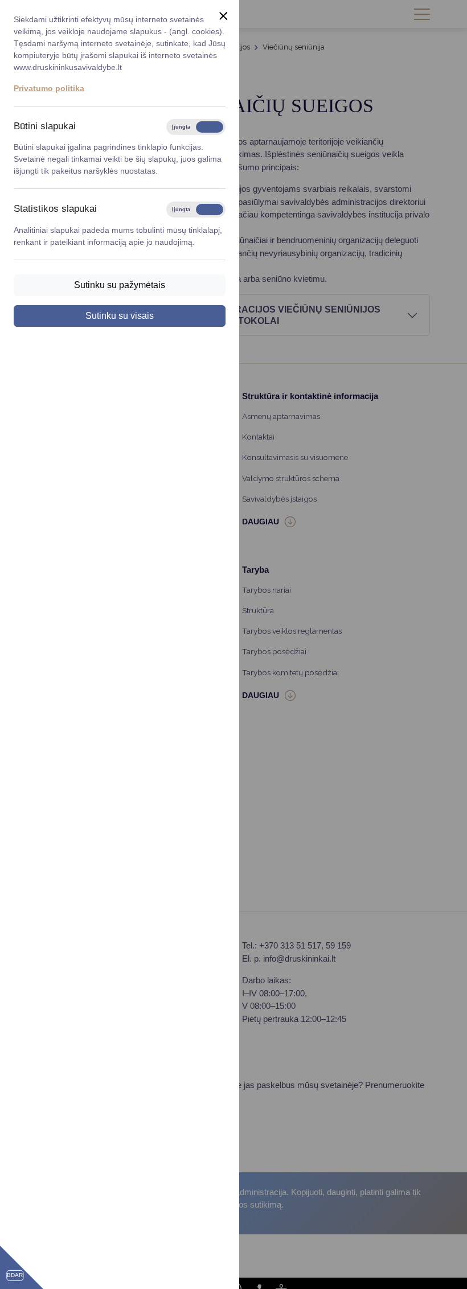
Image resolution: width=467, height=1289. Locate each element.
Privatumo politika (49, 88)
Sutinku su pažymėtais (119, 285)
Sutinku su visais (119, 316)
